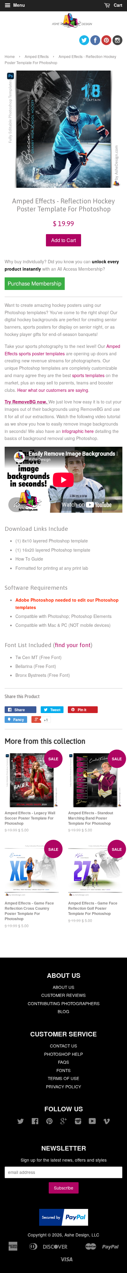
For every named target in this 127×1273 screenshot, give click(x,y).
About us (63, 987)
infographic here (78, 431)
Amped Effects (37, 56)
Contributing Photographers (64, 1003)
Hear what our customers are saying (52, 390)
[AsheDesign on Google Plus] (63, 1122)
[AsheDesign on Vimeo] (106, 1122)
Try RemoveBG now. (26, 402)
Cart (117, 5)
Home (10, 56)
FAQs (63, 1062)
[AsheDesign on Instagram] (117, 43)
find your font (73, 645)
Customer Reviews (63, 995)
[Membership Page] (35, 288)
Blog (63, 1011)
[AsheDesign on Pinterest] (106, 43)
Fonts (63, 1070)
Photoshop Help (63, 1054)
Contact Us (63, 1046)
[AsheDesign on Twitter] (84, 43)
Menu (18, 5)
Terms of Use (63, 1078)
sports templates (88, 375)
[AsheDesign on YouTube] (92, 1122)
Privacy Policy (63, 1086)
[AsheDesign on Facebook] (95, 43)
